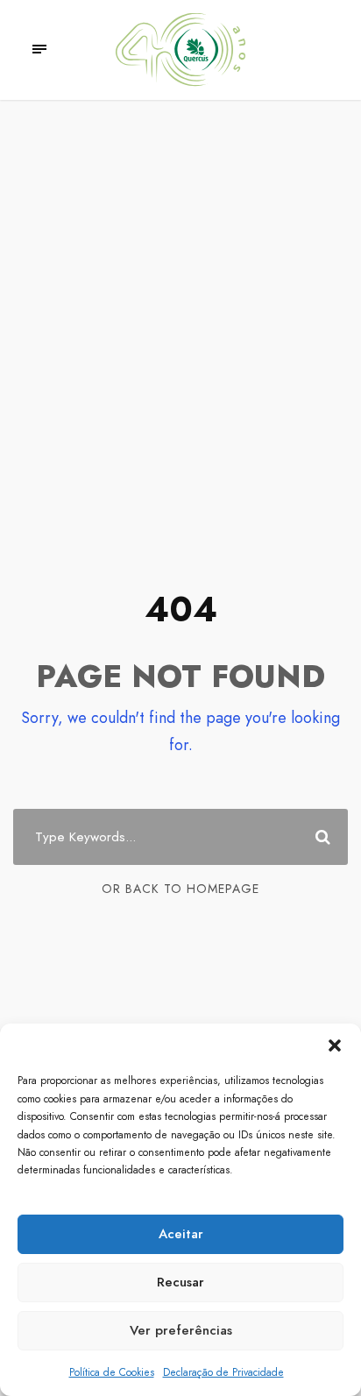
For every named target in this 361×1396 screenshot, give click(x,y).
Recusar (180, 1282)
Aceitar (181, 1234)
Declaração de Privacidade (223, 1372)
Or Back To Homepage (180, 888)
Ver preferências (181, 1330)
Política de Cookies (111, 1372)
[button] (334, 1045)
